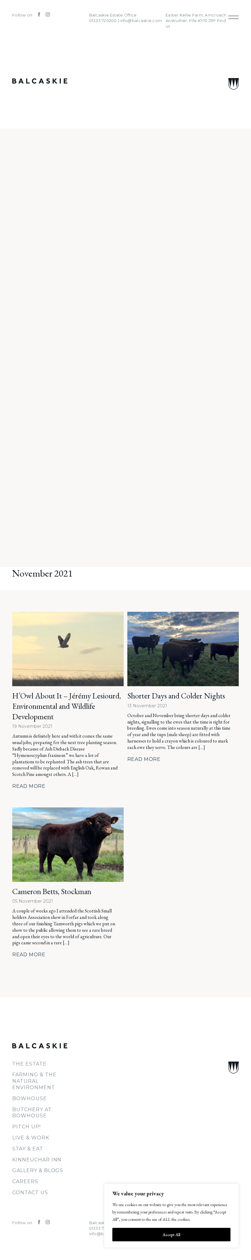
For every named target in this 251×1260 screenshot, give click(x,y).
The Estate (29, 1064)
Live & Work (30, 1138)
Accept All (171, 1234)
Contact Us (30, 1192)
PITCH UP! (26, 1127)
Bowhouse (29, 1098)
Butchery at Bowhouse (32, 1113)
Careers (25, 1181)
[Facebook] (37, 15)
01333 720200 (103, 1228)
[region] (171, 1215)
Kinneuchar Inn (37, 1160)
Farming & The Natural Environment (34, 1081)
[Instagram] (45, 15)
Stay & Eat (27, 1149)
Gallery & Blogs (37, 1170)
